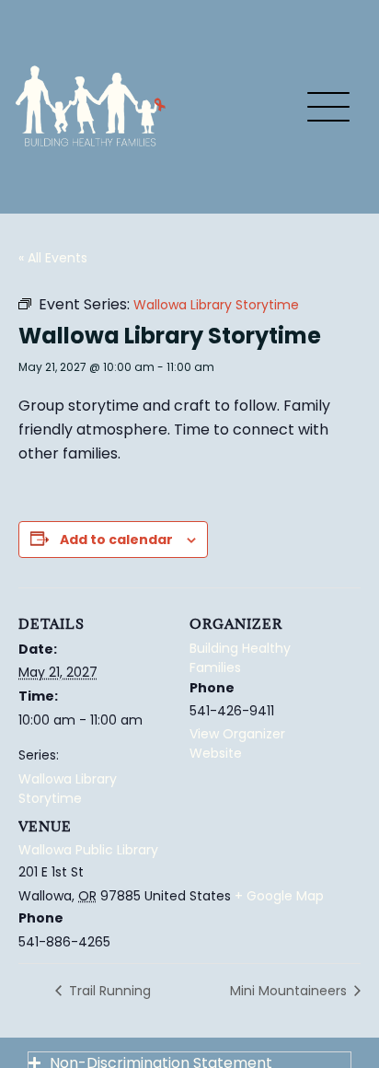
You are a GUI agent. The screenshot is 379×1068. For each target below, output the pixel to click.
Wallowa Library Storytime (67, 788)
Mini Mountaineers (290, 990)
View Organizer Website (237, 743)
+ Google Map (279, 896)
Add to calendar (116, 539)
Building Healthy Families (240, 658)
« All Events (52, 258)
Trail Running (108, 990)
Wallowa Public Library (88, 850)
